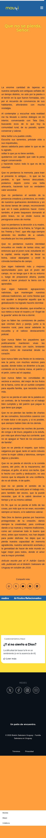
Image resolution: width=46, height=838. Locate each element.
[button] (9, 586)
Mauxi (22, 639)
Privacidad (29, 751)
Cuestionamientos (11, 639)
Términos (16, 751)
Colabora (6, 823)
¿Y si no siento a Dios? (19, 644)
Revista (5, 813)
